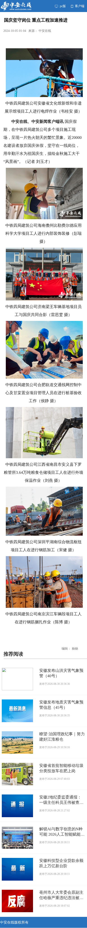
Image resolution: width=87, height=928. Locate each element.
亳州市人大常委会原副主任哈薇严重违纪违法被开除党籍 (61, 895)
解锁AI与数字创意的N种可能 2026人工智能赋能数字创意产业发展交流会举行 (62, 832)
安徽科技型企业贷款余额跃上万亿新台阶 (61, 863)
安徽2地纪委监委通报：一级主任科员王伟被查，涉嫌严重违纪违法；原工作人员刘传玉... (61, 800)
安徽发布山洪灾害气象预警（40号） (61, 673)
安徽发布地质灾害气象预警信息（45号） (61, 705)
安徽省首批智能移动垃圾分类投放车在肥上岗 (61, 768)
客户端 (79, 6)
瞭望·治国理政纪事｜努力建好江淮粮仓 (62, 737)
